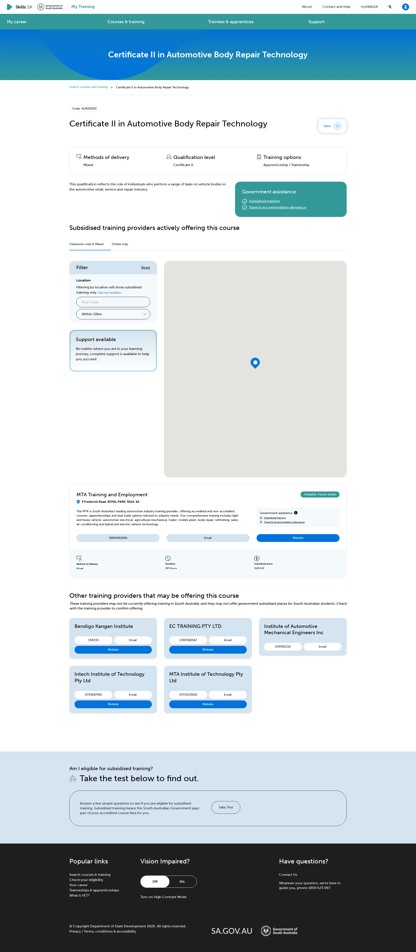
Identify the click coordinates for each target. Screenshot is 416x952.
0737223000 (188, 695)
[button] (255, 363)
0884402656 (118, 538)
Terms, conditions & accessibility (110, 931)
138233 (93, 640)
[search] (390, 7)
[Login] (405, 6)
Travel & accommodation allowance (277, 207)
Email (208, 538)
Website (298, 538)
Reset (145, 267)
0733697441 (93, 695)
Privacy (75, 931)
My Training (83, 6)
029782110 (283, 646)
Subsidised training (264, 201)
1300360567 (188, 640)
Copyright (81, 926)
